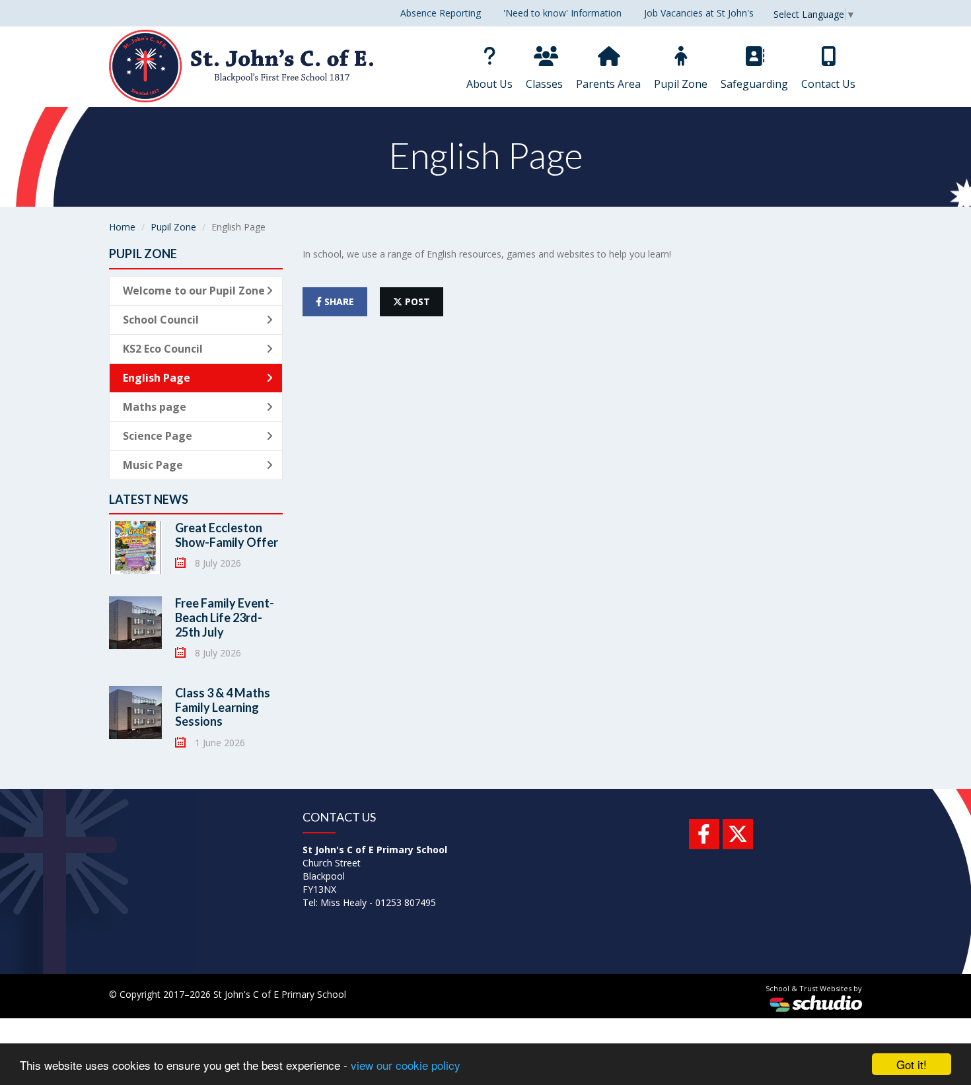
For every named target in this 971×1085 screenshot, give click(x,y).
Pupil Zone (680, 84)
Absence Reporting (440, 13)
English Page (156, 377)
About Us (489, 84)
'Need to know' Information (562, 13)
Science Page (157, 436)
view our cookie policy (405, 1065)
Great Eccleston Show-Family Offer (226, 534)
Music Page (153, 465)
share (338, 301)
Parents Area (608, 84)
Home (122, 227)
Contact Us (828, 84)
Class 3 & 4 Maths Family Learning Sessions (222, 706)
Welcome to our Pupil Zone (194, 290)
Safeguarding (754, 84)
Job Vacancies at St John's (699, 13)
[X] (738, 834)
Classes (544, 84)
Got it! (911, 1064)
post (416, 301)
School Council (161, 319)
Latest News (148, 499)
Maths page (154, 407)
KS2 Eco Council (163, 348)
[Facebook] (704, 834)
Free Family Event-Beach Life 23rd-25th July (224, 617)
